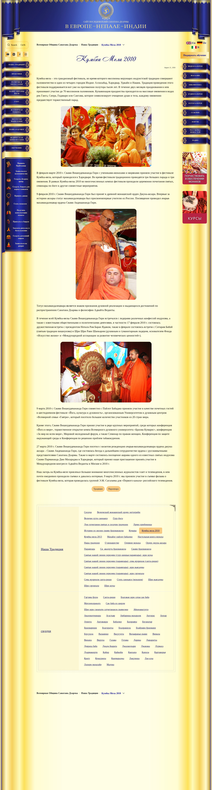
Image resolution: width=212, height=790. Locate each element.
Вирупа (100, 640)
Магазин (195, 75)
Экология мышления (17, 120)
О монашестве (112, 543)
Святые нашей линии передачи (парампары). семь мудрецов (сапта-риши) (121, 561)
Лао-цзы (149, 658)
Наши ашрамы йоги (16, 92)
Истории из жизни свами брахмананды (104, 530)
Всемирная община (17, 111)
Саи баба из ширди (115, 603)
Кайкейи (118, 652)
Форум (195, 122)
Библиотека (195, 85)
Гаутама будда (91, 597)
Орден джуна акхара (156, 543)
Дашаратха (151, 640)
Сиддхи (88, 512)
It (198, 47)
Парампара (89, 549)
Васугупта (119, 634)
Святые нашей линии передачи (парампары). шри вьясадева (114, 567)
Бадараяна (132, 622)
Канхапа (132, 652)
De (204, 43)
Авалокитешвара (92, 615)
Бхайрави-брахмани (146, 628)
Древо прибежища (142, 524)
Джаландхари (129, 646)
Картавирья (160, 652)
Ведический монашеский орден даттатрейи (118, 512)
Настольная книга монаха (150, 537)
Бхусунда (88, 634)
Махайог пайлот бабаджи (119, 537)
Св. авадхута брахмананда (113, 549)
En (193, 43)
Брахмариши (90, 628)
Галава (113, 640)
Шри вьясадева (155, 579)
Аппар (163, 615)
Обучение (17, 148)
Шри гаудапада (91, 585)
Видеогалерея (195, 66)
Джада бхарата (110, 646)
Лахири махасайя (92, 664)
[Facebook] (19, 54)
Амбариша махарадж (130, 615)
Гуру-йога (118, 518)
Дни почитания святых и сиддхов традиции (106, 524)
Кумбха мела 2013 (93, 537)
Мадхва (110, 664)
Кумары (132, 530)
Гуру (16, 102)
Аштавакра (102, 622)
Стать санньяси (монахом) (130, 579)
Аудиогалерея (195, 94)
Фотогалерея (195, 103)
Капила (145, 652)
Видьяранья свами (138, 634)
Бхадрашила (125, 628)
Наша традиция (92, 543)
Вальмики (103, 634)
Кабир (106, 652)
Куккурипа (100, 658)
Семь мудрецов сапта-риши (98, 579)
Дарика (137, 640)
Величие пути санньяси (96, 518)
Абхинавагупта (140, 609)
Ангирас (150, 615)
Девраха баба (90, 646)
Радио (195, 140)
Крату (87, 658)
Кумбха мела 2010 (150, 530)
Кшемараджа (117, 658)
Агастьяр (110, 615)
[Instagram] (25, 54)
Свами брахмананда (141, 549)
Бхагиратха (107, 628)
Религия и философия (17, 83)
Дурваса (159, 646)
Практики (17, 74)
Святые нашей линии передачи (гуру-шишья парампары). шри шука (118, 555)
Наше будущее (16, 129)
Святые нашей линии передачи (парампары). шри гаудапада (114, 573)
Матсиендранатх (92, 603)
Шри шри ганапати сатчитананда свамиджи (106, 609)
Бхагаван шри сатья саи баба (135, 597)
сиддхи (46, 631)
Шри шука (109, 585)
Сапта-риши (109, 597)
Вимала (156, 634)
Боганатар (147, 622)
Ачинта (88, 622)
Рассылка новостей (195, 131)
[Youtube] (7, 54)
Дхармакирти (91, 652)
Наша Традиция (17, 64)
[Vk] (13, 54)
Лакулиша (134, 658)
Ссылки (195, 112)
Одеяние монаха (132, 543)
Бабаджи (117, 622)
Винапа (88, 640)
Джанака (145, 646)
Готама (125, 640)
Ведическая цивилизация (17, 139)
